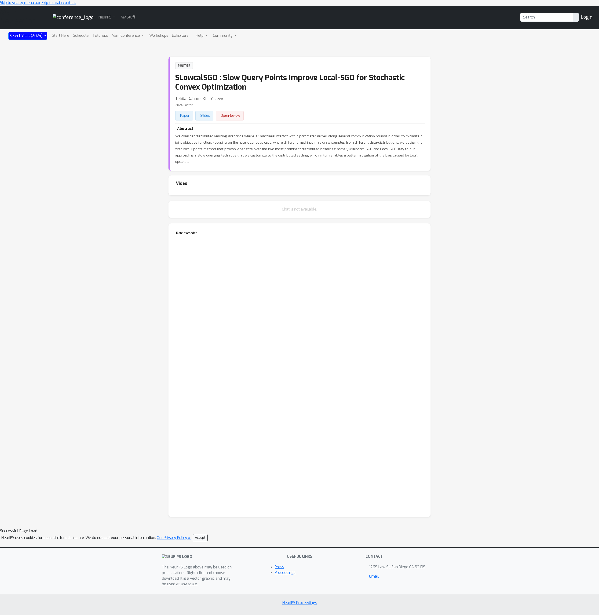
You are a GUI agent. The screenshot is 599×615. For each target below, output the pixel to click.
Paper (185, 115)
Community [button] (223, 35)
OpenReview (230, 115)
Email (374, 576)
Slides (205, 115)
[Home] (73, 17)
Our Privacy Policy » (174, 537)
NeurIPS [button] (105, 17)
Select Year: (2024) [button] (26, 35)
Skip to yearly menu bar (20, 2)
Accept (200, 537)
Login (586, 17)
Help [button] (200, 35)
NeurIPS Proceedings (299, 602)
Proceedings (285, 572)
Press (279, 566)
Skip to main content (58, 2)
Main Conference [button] (126, 35)
